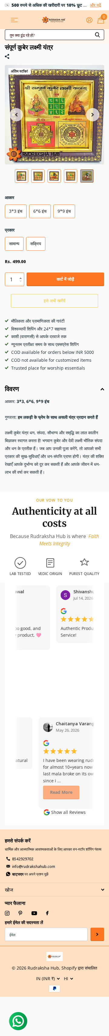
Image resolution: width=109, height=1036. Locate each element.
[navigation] (21, 176)
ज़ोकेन (97, 34)
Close (54, 889)
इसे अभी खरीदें (54, 300)
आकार (9, 197)
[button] (16, 114)
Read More (58, 792)
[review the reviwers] (61, 611)
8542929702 (22, 859)
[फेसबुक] (47, 913)
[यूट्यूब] (34, 914)
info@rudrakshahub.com (33, 866)
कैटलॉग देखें (14, 19)
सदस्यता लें (97, 934)
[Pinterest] (20, 913)
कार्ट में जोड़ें (65, 279)
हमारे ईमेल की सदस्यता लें (24, 922)
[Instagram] (7, 913)
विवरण (12, 389)
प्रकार (10, 230)
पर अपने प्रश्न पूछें (30, 874)
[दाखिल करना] (89, 20)
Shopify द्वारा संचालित (79, 968)
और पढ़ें (95, 5)
